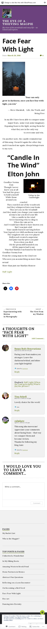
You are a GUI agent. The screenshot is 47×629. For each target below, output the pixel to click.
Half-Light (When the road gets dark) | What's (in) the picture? (27, 384)
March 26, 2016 (14, 55)
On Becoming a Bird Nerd (13, 588)
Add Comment (37, 338)
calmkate (19, 421)
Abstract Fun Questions (12, 577)
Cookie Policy (8, 620)
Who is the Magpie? (10, 539)
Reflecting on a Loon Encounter (16, 582)
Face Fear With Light (11, 593)
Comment (36, 503)
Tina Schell (20, 396)
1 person (25, 368)
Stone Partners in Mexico (13, 572)
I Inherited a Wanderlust (13, 556)
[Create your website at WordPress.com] (23, 2)
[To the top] (42, 612)
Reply (17, 372)
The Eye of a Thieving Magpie (17, 22)
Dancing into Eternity (11, 604)
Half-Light (7, 272)
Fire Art (5, 599)
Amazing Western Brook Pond (15, 566)
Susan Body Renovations (27, 348)
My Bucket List (8, 533)
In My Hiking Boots (10, 561)
